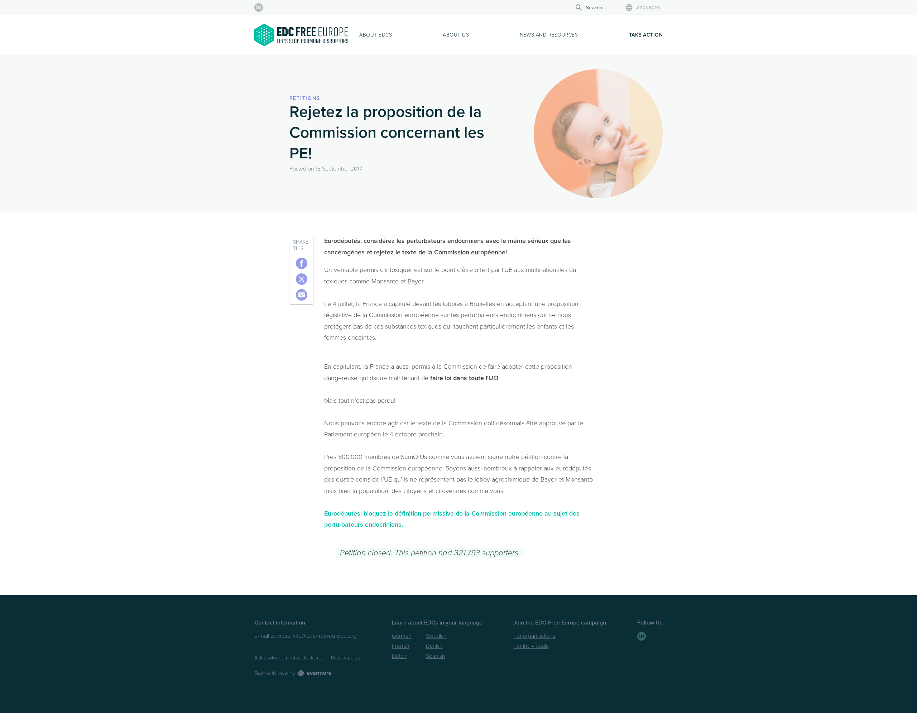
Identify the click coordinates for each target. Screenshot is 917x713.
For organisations (534, 636)
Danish (434, 646)
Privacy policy (346, 658)
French (400, 646)
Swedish (436, 636)
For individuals (530, 646)
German (402, 636)
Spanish (435, 656)
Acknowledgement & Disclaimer (289, 658)
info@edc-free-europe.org (324, 636)
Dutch (399, 656)
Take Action (646, 35)
